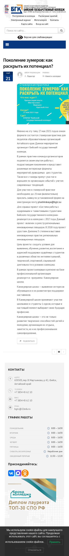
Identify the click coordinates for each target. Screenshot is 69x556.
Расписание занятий (48, 16)
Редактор (31, 76)
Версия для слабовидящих (37, 37)
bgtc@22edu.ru (22, 408)
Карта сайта (26, 24)
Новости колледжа (52, 76)
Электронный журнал (21, 20)
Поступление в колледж (23, 16)
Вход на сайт (42, 24)
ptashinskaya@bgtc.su (49, 202)
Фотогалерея (40, 20)
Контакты (54, 20)
